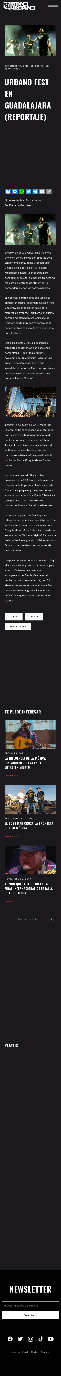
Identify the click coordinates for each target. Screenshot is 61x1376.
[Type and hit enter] (52, 919)
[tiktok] (41, 1339)
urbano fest (17, 627)
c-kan (13, 616)
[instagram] (30, 1339)
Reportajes (12, 69)
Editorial (37, 66)
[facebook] (10, 1339)
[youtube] (51, 1339)
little (34, 616)
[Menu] (48, 6)
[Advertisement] (30, 156)
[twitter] (20, 1339)
